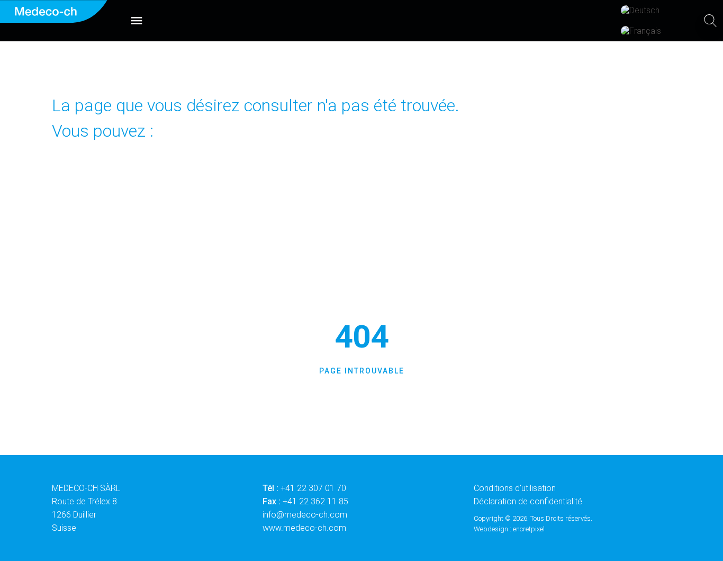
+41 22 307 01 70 (313, 488)
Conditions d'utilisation (515, 488)
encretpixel (529, 529)
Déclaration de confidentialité (528, 501)
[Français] (641, 31)
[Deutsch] (640, 10)
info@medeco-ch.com (305, 515)
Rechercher (428, 217)
